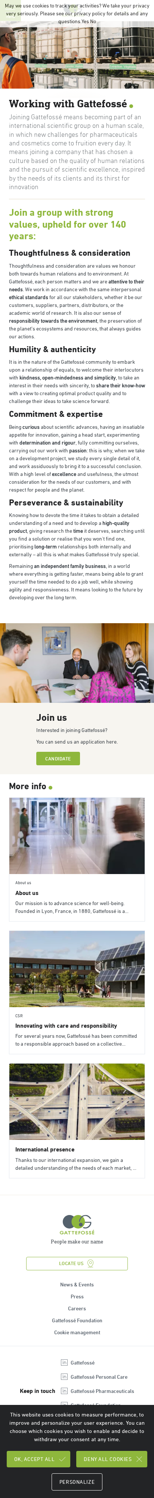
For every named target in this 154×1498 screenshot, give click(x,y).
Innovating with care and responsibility (66, 1025)
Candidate (58, 759)
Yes (85, 21)
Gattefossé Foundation (77, 1320)
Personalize (77, 1482)
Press (77, 1296)
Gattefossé (83, 1363)
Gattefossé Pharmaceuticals (102, 1391)
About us (26, 892)
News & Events (77, 1284)
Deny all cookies (108, 1459)
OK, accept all (34, 1459)
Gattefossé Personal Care (99, 1377)
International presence (44, 1149)
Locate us (71, 1263)
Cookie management (77, 1332)
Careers (77, 1308)
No (93, 21)
